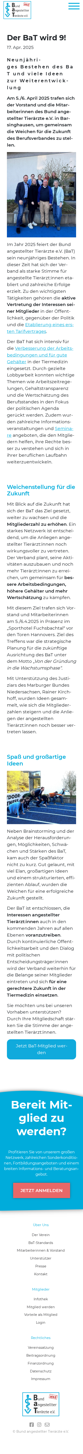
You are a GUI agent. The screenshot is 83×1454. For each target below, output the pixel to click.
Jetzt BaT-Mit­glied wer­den (41, 1049)
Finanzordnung (41, 1363)
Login (40, 1322)
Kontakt (40, 1274)
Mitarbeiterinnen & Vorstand (41, 1250)
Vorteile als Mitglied (40, 1315)
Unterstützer (40, 1258)
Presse (40, 1266)
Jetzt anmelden (42, 1190)
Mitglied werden (41, 1307)
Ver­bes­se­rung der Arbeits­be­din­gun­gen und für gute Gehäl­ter (40, 354)
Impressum (40, 1379)
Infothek (41, 1299)
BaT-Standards (40, 1243)
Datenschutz (40, 1371)
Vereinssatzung (41, 1348)
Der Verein (41, 1235)
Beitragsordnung (40, 1355)
